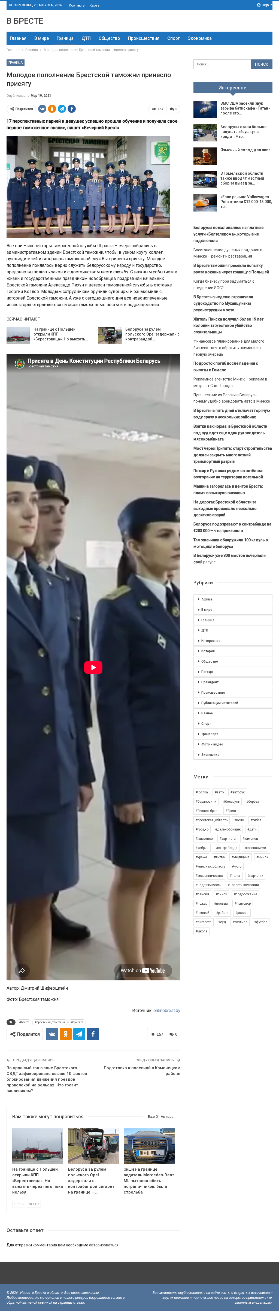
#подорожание (245, 894)
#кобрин (202, 848)
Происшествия (143, 38)
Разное (207, 713)
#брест (24, 1022)
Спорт (173, 38)
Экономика (200, 38)
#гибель (257, 820)
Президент (210, 682)
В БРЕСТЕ (25, 21)
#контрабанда (226, 848)
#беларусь (231, 801)
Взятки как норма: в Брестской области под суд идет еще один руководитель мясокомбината (230, 433)
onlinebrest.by (166, 1010)
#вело (239, 820)
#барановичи (206, 801)
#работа (222, 913)
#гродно (202, 829)
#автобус (238, 792)
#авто (219, 792)
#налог (235, 876)
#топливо (240, 922)
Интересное (210, 641)
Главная (18, 38)
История (208, 651)
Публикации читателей (219, 703)
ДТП (86, 38)
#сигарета (203, 922)
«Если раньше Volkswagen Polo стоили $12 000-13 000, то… (246, 202)
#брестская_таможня (50, 1022)
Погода (207, 672)
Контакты (77, 5)
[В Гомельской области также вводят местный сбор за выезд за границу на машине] (205, 179)
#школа (201, 931)
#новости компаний (243, 885)
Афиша (207, 599)
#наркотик (255, 876)
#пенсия (202, 894)
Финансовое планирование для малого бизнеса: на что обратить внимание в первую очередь (228, 348)
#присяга (77, 1022)
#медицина (241, 857)
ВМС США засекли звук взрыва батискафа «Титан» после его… (245, 108)
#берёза (252, 801)
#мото (236, 866)
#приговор (243, 903)
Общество (109, 38)
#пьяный (202, 913)
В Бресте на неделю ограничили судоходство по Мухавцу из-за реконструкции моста (223, 303)
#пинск (221, 894)
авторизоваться (104, 1245)
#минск (262, 857)
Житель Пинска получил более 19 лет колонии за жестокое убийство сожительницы (228, 325)
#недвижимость (208, 885)
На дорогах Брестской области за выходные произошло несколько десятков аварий (225, 508)
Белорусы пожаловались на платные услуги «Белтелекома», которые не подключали (228, 234)
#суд (222, 922)
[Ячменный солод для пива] (205, 156)
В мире (41, 38)
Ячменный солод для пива (245, 150)
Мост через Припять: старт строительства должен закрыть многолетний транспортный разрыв (232, 455)
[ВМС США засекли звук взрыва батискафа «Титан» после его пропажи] (205, 109)
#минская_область (210, 866)
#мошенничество (209, 876)
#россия (241, 913)
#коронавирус (255, 848)
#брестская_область (212, 820)
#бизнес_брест (207, 811)
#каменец (250, 839)
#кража (201, 857)
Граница (65, 38)
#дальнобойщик (228, 829)
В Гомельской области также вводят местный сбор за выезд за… (242, 178)
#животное (204, 839)
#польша (221, 903)
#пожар (201, 903)
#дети (252, 829)
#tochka (202, 792)
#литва (219, 857)
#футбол (260, 922)
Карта (94, 5)
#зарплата (228, 839)
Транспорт (209, 734)
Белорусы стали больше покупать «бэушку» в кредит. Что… (243, 132)
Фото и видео (212, 744)
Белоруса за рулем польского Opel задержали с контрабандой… (152, 334)
